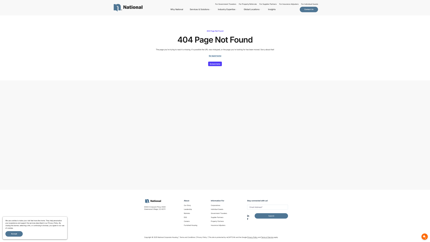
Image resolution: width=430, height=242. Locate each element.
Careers (187, 221)
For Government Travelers (225, 4)
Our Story (187, 205)
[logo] (153, 201)
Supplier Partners (217, 217)
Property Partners (217, 221)
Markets (187, 213)
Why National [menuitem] (176, 9)
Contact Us (309, 9)
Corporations (215, 205)
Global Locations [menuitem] (252, 9)
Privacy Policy (202, 237)
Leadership (188, 209)
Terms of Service (267, 237)
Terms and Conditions (188, 237)
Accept (14, 234)
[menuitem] (128, 7)
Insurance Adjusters (218, 225)
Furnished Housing (190, 225)
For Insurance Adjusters (289, 4)
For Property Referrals (248, 4)
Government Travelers (219, 213)
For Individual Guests (309, 4)
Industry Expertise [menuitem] (226, 9)
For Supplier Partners (268, 4)
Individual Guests (217, 209)
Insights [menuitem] (272, 9)
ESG (185, 217)
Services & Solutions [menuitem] (199, 9)
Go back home (215, 64)
